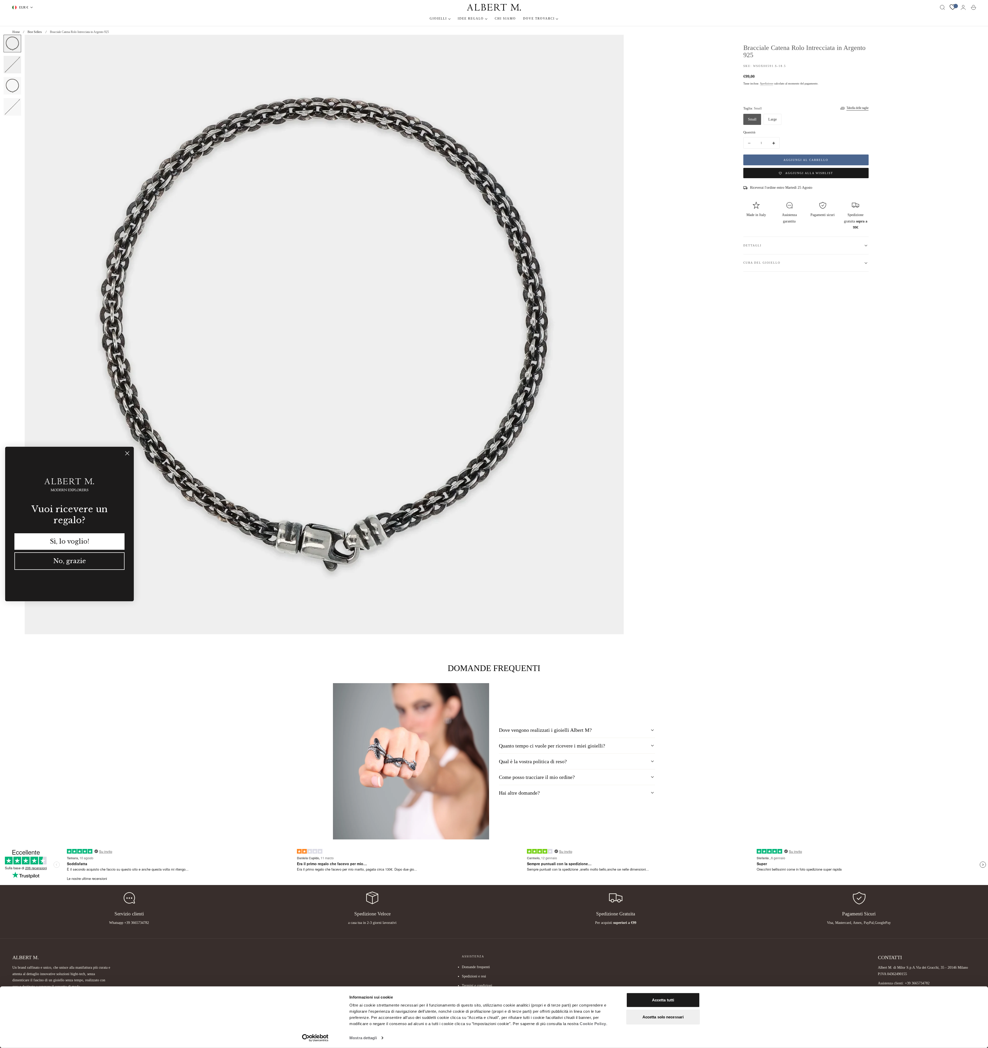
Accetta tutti (663, 1000)
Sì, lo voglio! (69, 541)
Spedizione (766, 83)
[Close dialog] (127, 453)
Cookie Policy (593, 1023)
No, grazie (69, 561)
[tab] (12, 43)
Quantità (749, 132)
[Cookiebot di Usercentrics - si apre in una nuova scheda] (315, 1038)
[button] (942, 7)
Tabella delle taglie (857, 108)
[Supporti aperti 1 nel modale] (614, 43)
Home (16, 32)
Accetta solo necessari (663, 1017)
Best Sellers (35, 32)
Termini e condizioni (477, 986)
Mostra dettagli (363, 1038)
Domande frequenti (476, 967)
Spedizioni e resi (474, 976)
